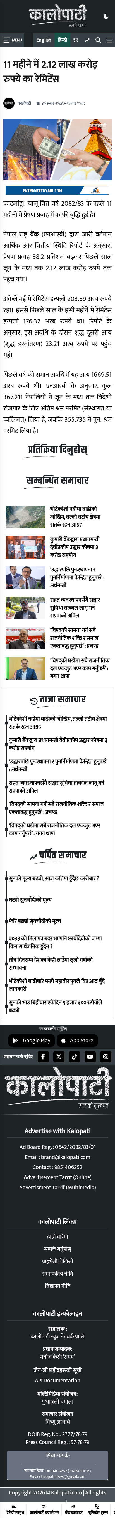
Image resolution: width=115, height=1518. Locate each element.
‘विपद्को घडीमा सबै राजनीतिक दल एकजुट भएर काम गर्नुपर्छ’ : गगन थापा (79, 668)
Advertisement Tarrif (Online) (58, 1177)
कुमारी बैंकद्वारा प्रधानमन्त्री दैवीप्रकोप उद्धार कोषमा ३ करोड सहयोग (75, 547)
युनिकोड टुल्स (98, 1512)
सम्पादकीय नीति (57, 1274)
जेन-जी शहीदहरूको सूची (58, 1370)
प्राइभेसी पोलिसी (57, 1261)
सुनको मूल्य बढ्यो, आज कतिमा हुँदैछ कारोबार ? (54, 879)
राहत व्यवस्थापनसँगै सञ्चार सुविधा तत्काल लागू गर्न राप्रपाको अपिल (75, 608)
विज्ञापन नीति (57, 1286)
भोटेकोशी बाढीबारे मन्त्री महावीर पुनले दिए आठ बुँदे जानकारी (57, 985)
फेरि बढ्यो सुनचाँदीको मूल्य (35, 921)
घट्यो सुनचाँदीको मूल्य (30, 900)
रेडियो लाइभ (15, 1512)
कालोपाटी (24, 103)
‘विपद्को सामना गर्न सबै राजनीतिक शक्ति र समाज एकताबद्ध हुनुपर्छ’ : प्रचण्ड (74, 638)
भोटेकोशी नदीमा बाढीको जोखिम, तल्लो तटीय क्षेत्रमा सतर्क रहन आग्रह (75, 517)
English (43, 40)
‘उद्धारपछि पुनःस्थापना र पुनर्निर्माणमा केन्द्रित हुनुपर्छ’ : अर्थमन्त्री (77, 577)
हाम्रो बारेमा (57, 1237)
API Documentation (57, 1380)
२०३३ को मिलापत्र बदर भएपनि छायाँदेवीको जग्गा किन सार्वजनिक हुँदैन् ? (55, 942)
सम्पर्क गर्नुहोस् (57, 1249)
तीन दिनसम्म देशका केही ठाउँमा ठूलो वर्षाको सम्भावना (51, 964)
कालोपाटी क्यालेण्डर (44, 1512)
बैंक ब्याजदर (74, 1512)
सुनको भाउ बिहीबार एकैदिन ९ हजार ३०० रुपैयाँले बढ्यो (55, 1006)
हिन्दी (62, 40)
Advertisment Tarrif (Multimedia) (57, 1187)
